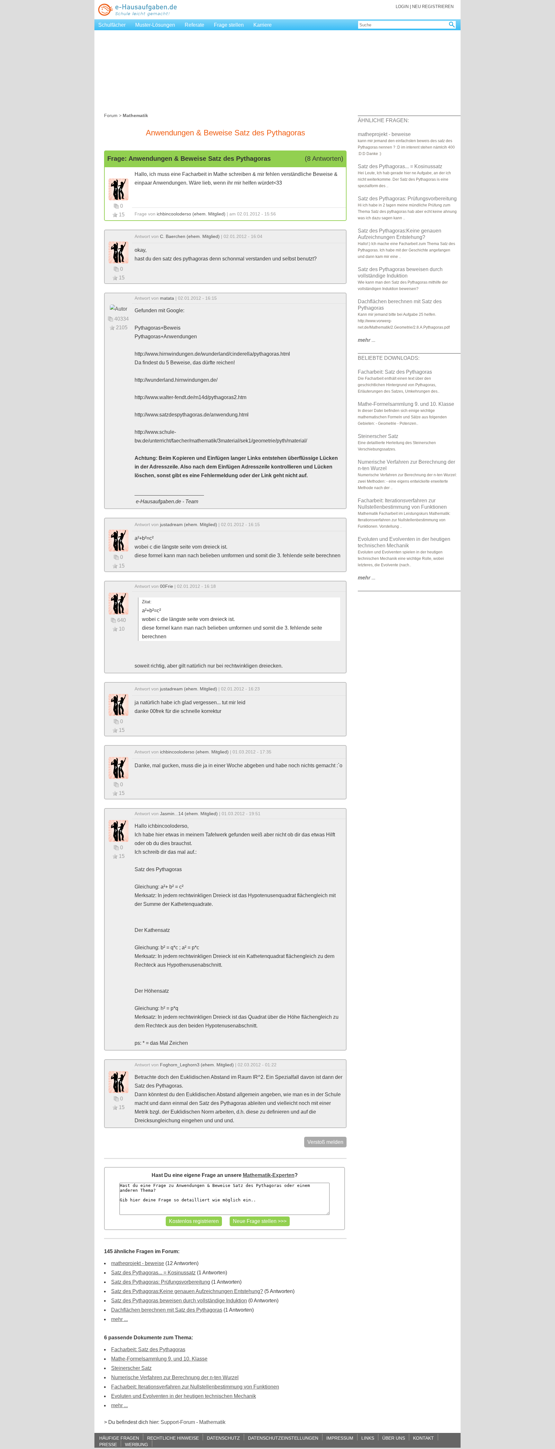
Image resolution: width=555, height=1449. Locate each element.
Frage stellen (229, 25)
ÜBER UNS (393, 1437)
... (366, 340)
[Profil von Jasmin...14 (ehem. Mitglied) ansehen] (118, 830)
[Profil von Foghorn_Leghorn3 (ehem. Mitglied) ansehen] (118, 1081)
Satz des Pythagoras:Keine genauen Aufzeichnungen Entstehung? (187, 1291)
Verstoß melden (325, 1142)
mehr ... (119, 1319)
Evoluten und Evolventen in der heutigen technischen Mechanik (183, 1396)
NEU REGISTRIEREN (433, 6)
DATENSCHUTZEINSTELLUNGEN (283, 1437)
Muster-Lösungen (155, 25)
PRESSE (108, 1444)
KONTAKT (423, 1437)
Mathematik (212, 1422)
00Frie (166, 586)
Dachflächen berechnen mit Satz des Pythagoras (166, 1310)
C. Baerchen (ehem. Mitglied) (190, 236)
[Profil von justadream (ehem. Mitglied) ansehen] (118, 540)
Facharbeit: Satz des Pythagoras (148, 1349)
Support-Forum (178, 1422)
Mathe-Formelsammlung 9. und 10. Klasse (159, 1359)
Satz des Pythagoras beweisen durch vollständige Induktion (179, 1300)
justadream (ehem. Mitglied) (188, 524)
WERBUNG (136, 1444)
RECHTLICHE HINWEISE (173, 1437)
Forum (111, 115)
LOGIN (402, 6)
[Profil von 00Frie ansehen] (118, 603)
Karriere (262, 25)
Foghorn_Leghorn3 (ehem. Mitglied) (197, 1064)
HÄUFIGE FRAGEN (119, 1437)
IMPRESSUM (339, 1437)
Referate (194, 25)
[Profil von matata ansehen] (118, 308)
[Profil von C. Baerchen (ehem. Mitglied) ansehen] (118, 252)
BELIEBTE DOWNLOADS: (388, 358)
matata (167, 298)
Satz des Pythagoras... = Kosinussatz (153, 1272)
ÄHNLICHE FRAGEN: (383, 120)
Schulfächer (112, 25)
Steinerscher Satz (131, 1368)
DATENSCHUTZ (223, 1437)
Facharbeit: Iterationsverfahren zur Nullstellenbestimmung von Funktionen (195, 1387)
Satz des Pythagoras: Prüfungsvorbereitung (160, 1282)
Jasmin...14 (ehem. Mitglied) (189, 813)
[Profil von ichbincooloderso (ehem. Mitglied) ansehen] (118, 189)
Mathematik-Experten (269, 1175)
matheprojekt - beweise (137, 1263)
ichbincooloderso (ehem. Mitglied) (191, 213)
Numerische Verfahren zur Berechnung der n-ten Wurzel (175, 1377)
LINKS (367, 1437)
